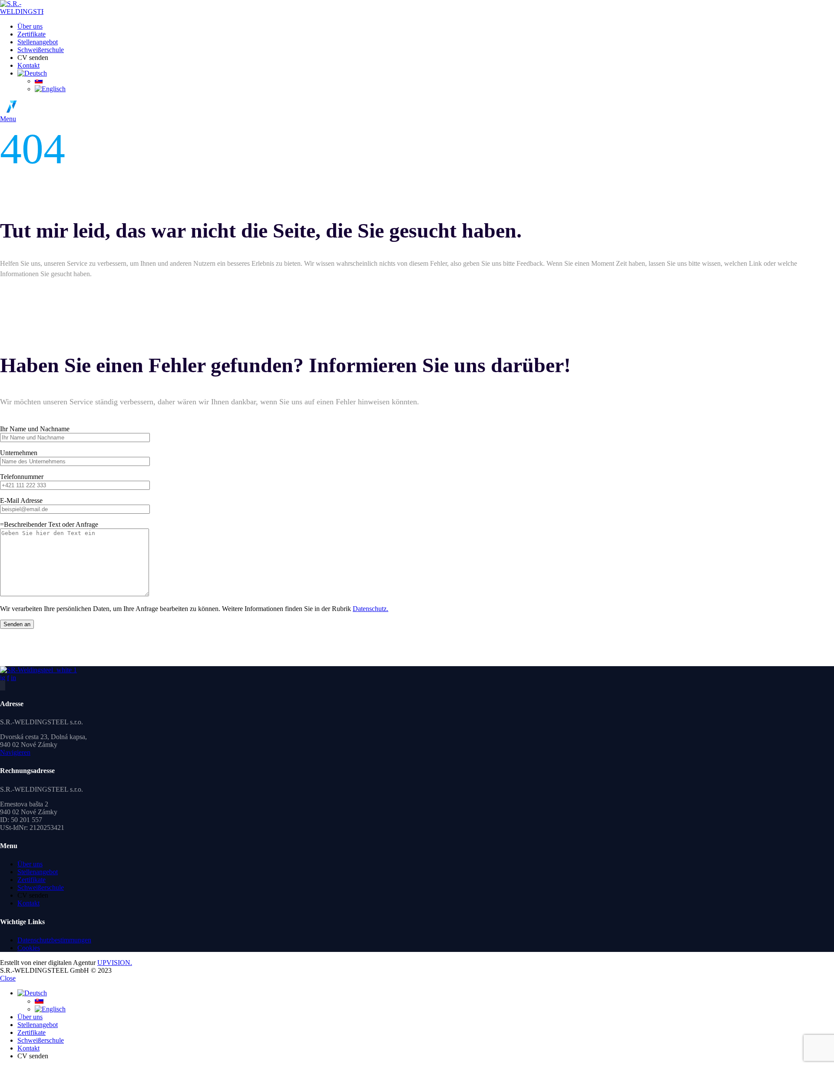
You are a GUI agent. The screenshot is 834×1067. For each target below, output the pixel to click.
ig (2, 677)
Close (8, 978)
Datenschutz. (370, 608)
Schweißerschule (40, 887)
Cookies (28, 947)
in (13, 677)
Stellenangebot (37, 871)
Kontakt (28, 903)
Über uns (30, 864)
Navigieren (15, 752)
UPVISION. (114, 962)
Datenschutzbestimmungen (54, 940)
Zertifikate (31, 879)
